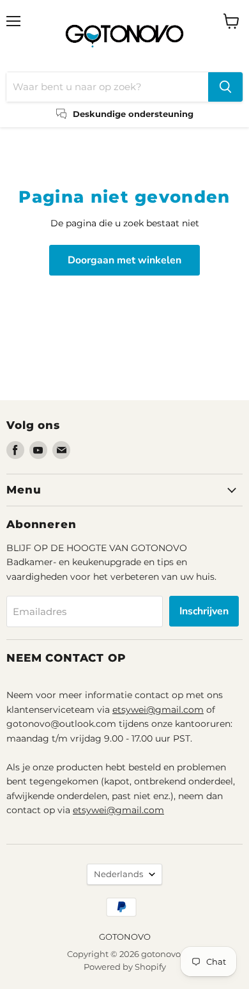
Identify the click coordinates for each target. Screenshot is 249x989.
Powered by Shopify (125, 967)
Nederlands (118, 874)
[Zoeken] (225, 87)
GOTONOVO (125, 936)
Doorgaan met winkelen (124, 260)
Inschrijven (204, 611)
